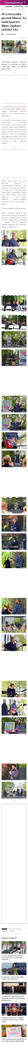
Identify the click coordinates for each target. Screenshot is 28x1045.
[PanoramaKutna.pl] (3, 34)
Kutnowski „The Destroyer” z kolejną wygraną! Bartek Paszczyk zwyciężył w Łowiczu (13, 1019)
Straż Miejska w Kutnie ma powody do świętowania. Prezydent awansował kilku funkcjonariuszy (13, 998)
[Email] (13, 57)
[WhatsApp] (10, 57)
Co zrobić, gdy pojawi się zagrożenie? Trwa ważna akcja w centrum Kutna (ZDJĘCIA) (12, 957)
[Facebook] (3, 57)
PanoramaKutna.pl (11, 34)
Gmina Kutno (5, 931)
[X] (6, 57)
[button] (24, 2)
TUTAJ (18, 109)
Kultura (3, 9)
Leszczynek (12, 931)
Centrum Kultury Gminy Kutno (14, 929)
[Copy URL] (17, 57)
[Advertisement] (14, 89)
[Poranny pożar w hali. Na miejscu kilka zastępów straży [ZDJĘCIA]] (14, 969)
